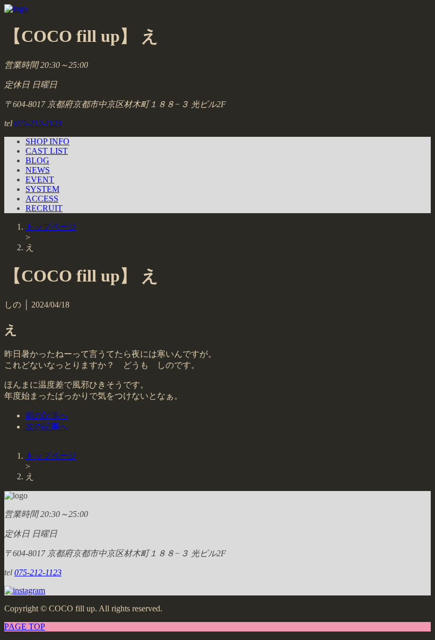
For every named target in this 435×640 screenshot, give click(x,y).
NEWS (37, 169)
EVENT (39, 179)
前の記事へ (46, 415)
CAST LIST (46, 150)
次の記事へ (46, 426)
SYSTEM (42, 189)
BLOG (37, 160)
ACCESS (41, 198)
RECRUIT (44, 208)
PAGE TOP (24, 626)
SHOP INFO (47, 141)
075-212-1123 (38, 123)
